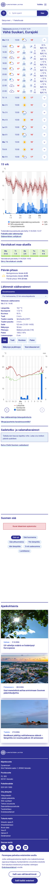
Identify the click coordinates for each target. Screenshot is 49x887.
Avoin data (5, 828)
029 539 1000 (6, 787)
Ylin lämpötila (34, 542)
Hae (42, 13)
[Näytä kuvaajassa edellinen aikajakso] (7, 410)
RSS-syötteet (6, 801)
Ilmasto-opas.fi (7, 822)
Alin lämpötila (15, 546)
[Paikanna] (3, 13)
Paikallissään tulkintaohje (12, 234)
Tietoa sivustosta (8, 804)
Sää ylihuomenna (16, 542)
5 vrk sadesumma (32, 546)
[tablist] (24, 344)
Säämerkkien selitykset (11, 236)
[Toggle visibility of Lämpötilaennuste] (16, 226)
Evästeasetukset (7, 812)
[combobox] (24, 13)
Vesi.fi (3, 830)
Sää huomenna (30, 537)
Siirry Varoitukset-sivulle (11, 261)
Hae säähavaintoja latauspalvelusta (16, 417)
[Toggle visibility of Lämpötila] (19, 405)
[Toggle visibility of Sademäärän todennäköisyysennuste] (24, 222)
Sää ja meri (6, 20)
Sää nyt (16, 537)
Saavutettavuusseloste (10, 806)
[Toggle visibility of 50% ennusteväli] (15, 224)
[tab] (4, 340)
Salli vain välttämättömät (25, 874)
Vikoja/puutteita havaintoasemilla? (16, 422)
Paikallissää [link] (18, 20)
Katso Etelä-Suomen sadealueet (15, 445)
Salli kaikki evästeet (24, 880)
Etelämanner (6, 836)
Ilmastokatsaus (7, 825)
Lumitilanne (24, 551)
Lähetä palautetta (8, 798)
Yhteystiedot (6, 795)
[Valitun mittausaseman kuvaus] (46, 302)
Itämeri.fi (4, 833)
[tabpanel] (24, 381)
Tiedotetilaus (6, 809)
